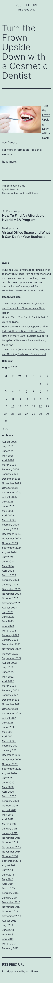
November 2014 (11, 851)
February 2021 (10, 745)
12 (19, 398)
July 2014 (7, 870)
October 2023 (10, 598)
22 (40, 406)
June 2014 (8, 874)
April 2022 (8, 681)
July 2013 (7, 925)
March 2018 (9, 824)
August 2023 (9, 607)
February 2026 (10, 469)
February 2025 (10, 524)
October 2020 (10, 764)
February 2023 (10, 635)
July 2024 (7, 557)
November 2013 (11, 906)
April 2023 (8, 626)
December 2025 (11, 478)
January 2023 (10, 639)
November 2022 (11, 649)
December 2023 (11, 589)
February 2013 (10, 948)
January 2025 (10, 529)
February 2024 (10, 580)
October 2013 (10, 911)
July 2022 (7, 667)
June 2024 (8, 561)
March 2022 (9, 685)
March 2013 (9, 943)
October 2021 (10, 708)
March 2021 (9, 741)
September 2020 (11, 768)
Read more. (9, 161)
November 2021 (11, 704)
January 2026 (10, 474)
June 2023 (8, 616)
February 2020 (10, 801)
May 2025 (8, 510)
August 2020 (9, 773)
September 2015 (11, 847)
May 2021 (7, 731)
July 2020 (7, 778)
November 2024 (11, 538)
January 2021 (10, 750)
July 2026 (7, 446)
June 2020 (8, 782)
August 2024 (9, 552)
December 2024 (11, 534)
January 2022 (10, 695)
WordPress (32, 971)
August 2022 (9, 662)
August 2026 (9, 441)
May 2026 (8, 455)
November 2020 (11, 759)
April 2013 (7, 939)
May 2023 (8, 621)
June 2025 (8, 506)
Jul (7, 428)
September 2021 (11, 713)
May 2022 (8, 676)
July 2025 (7, 501)
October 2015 (10, 842)
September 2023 (11, 603)
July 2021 (7, 722)
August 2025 (9, 497)
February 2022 (10, 690)
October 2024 (10, 543)
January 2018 (10, 828)
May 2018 (7, 814)
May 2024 (8, 566)
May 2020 (8, 787)
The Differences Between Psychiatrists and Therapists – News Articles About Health (24, 308)
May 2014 (7, 879)
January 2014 (10, 897)
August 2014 (9, 865)
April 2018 (7, 819)
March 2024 (9, 575)
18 (12, 406)
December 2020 (11, 755)
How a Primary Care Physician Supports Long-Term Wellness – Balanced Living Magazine (25, 340)
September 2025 (11, 492)
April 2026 (8, 460)
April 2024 (8, 570)
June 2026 (8, 451)
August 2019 (9, 810)
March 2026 (9, 464)
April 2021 (7, 736)
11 (13, 398)
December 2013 (11, 902)
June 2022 (8, 672)
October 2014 (10, 856)
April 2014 (8, 883)
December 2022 (11, 644)
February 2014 (10, 893)
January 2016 (10, 833)
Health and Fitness (28, 193)
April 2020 (8, 791)
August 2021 (9, 718)
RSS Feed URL (26, 5)
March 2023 (9, 630)
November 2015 (11, 837)
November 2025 (11, 483)
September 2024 (11, 547)
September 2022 (11, 658)
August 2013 (9, 920)
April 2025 (8, 515)
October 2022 (10, 653)
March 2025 (9, 520)
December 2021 (11, 699)
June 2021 (8, 727)
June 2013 (8, 929)
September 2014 (11, 860)
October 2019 (10, 805)
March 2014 (9, 888)
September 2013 (11, 916)
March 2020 (9, 796)
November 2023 (11, 593)
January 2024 (10, 584)
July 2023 (7, 612)
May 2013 (7, 934)
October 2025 (10, 487)
